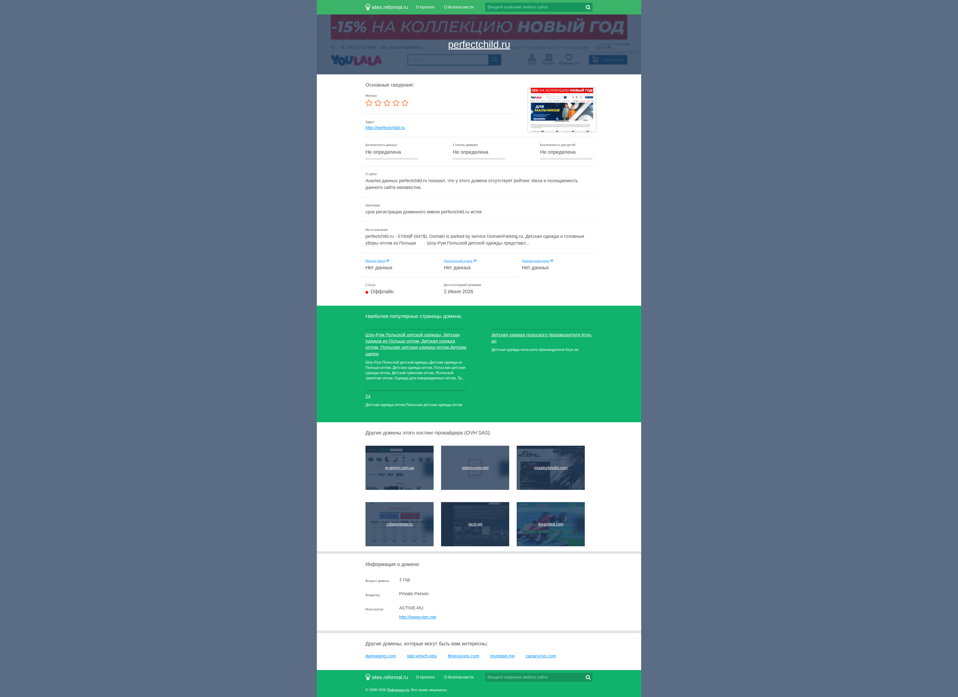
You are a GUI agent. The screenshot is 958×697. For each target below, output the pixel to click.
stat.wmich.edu (422, 656)
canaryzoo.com (541, 656)
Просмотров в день (535, 261)
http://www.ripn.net (417, 617)
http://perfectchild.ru (385, 127)
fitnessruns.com (463, 656)
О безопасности (459, 7)
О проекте (425, 7)
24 (367, 396)
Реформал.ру (398, 690)
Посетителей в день (458, 261)
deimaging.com (380, 656)
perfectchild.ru (479, 44)
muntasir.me (502, 656)
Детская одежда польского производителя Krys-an (541, 338)
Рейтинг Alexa (375, 261)
